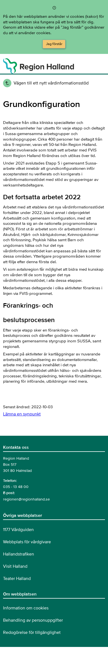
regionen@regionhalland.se (26, 499)
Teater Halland (17, 578)
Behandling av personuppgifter (33, 620)
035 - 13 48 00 (16, 486)
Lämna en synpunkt (22, 414)
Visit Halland (15, 566)
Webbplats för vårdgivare (27, 542)
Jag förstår (54, 44)
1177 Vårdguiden (18, 529)
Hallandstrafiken (18, 554)
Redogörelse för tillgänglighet (32, 632)
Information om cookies (25, 608)
